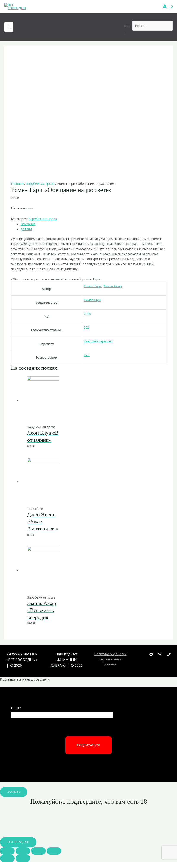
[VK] (160, 654)
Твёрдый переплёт (98, 341)
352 (86, 327)
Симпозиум (92, 300)
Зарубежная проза (40, 183)
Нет (87, 355)
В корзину (82, 415)
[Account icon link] (165, 6)
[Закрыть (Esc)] (7, 851)
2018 (87, 313)
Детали (26, 229)
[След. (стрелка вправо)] (23, 858)
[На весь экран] (38, 851)
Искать (128, 25)
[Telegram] (151, 654)
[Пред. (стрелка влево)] (7, 858)
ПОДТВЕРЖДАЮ (18, 842)
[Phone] (169, 654)
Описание (28, 224)
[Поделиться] (23, 851)
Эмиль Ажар (112, 286)
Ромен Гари (93, 286)
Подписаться (88, 745)
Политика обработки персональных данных (110, 659)
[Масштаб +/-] (54, 851)
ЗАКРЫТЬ (13, 791)
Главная (17, 183)
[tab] (93, 224)
